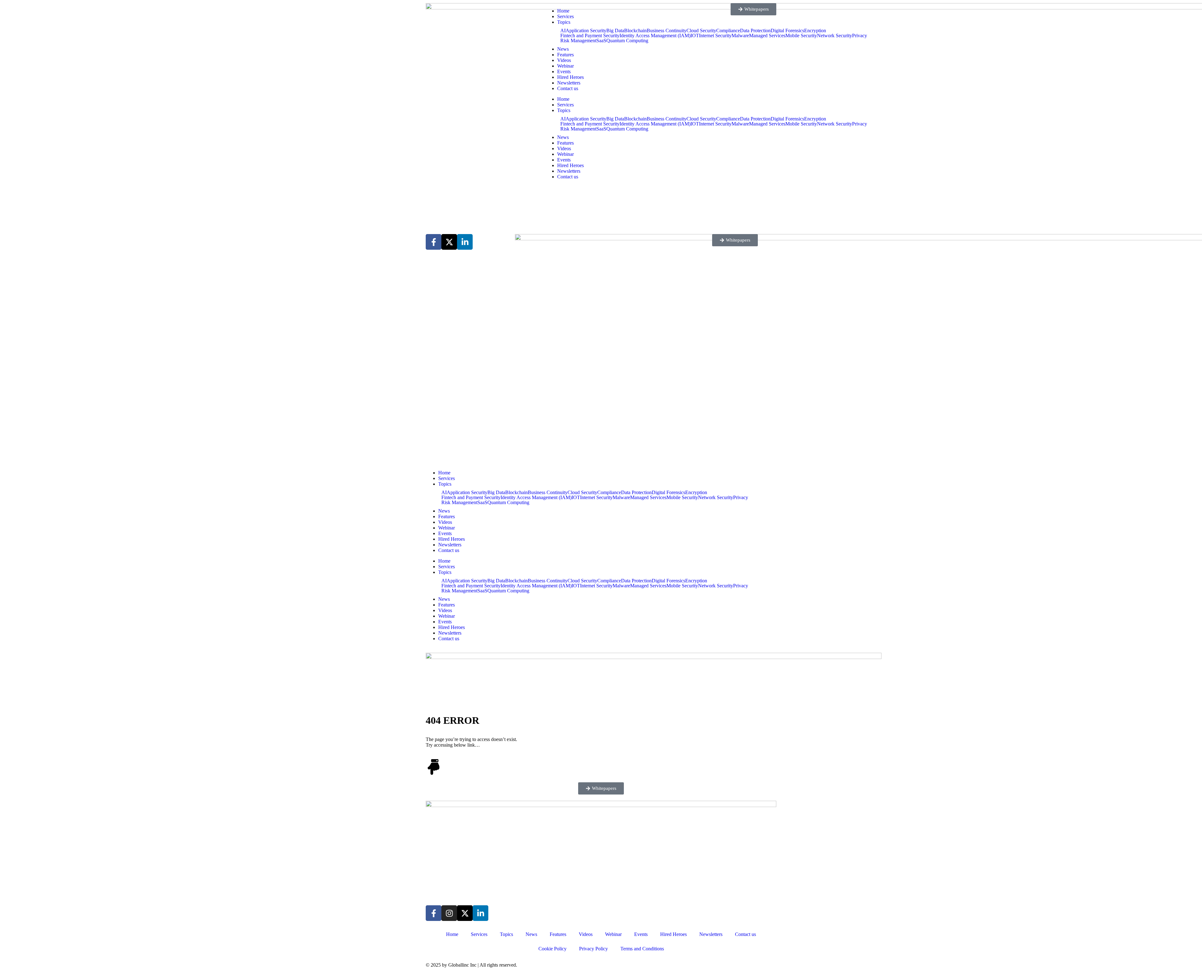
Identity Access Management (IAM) (655, 35)
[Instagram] (449, 913)
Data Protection (636, 492)
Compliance (609, 492)
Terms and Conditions (642, 948)
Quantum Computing (627, 40)
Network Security (834, 35)
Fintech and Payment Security (589, 35)
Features (565, 54)
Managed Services (648, 497)
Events (564, 71)
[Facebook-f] (433, 913)
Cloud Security (582, 492)
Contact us (567, 88)
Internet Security (596, 497)
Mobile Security (801, 35)
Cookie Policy (552, 948)
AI (563, 30)
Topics (563, 22)
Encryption (815, 30)
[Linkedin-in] (480, 913)
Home (563, 10)
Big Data (615, 30)
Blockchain (635, 30)
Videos (564, 60)
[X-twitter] (465, 913)
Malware (621, 497)
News (563, 49)
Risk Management (578, 40)
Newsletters (568, 82)
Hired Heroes (570, 77)
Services (565, 16)
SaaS (601, 40)
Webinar (565, 66)
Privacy (859, 35)
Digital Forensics (787, 30)
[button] (601, 788)
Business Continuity (548, 492)
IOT (576, 497)
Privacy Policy (593, 948)
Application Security (586, 30)
